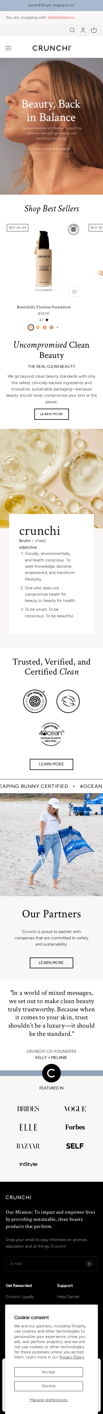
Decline (49, 1386)
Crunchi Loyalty (20, 1296)
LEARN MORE (51, 414)
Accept (48, 1372)
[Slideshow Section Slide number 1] (51, 126)
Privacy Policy (72, 1357)
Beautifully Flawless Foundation (44, 307)
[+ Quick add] (74, 291)
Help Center (68, 1296)
